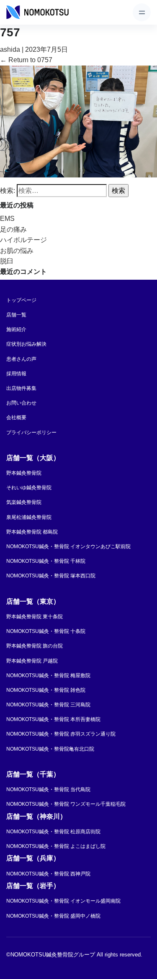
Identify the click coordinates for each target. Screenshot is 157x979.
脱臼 (6, 261)
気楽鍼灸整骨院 (23, 502)
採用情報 (16, 374)
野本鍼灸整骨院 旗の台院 (34, 646)
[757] (78, 120)
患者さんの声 (21, 359)
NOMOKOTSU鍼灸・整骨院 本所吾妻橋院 (53, 719)
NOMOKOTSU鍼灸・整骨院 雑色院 (45, 690)
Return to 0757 (26, 59)
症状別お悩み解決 (26, 344)
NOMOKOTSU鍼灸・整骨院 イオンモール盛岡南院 (63, 901)
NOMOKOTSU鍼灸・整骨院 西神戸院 (48, 874)
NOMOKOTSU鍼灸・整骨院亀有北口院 (50, 749)
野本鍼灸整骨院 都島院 (32, 532)
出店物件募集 (21, 388)
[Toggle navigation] (142, 12)
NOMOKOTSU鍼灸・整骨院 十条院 (45, 631)
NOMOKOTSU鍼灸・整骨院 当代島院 (48, 789)
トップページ (21, 300)
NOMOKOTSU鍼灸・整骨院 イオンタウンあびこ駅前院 (68, 546)
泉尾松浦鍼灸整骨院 (28, 517)
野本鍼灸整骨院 (23, 473)
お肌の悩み (16, 250)
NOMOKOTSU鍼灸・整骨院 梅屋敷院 (48, 675)
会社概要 (16, 417)
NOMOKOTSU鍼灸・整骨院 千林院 (45, 561)
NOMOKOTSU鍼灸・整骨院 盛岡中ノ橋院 (53, 916)
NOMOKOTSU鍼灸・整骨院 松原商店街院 (53, 832)
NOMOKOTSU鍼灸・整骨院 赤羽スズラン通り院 (61, 734)
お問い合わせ (21, 403)
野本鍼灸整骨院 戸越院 (32, 661)
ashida (10, 49)
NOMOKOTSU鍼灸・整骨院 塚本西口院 (50, 576)
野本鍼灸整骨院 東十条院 (34, 617)
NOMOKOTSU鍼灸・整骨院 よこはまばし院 (56, 846)
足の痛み (13, 229)
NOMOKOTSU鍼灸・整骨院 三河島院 (48, 705)
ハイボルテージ (23, 239)
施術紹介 (16, 329)
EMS (7, 218)
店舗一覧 (16, 315)
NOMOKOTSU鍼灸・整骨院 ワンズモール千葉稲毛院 (66, 804)
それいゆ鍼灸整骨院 (28, 488)
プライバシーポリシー (31, 432)
